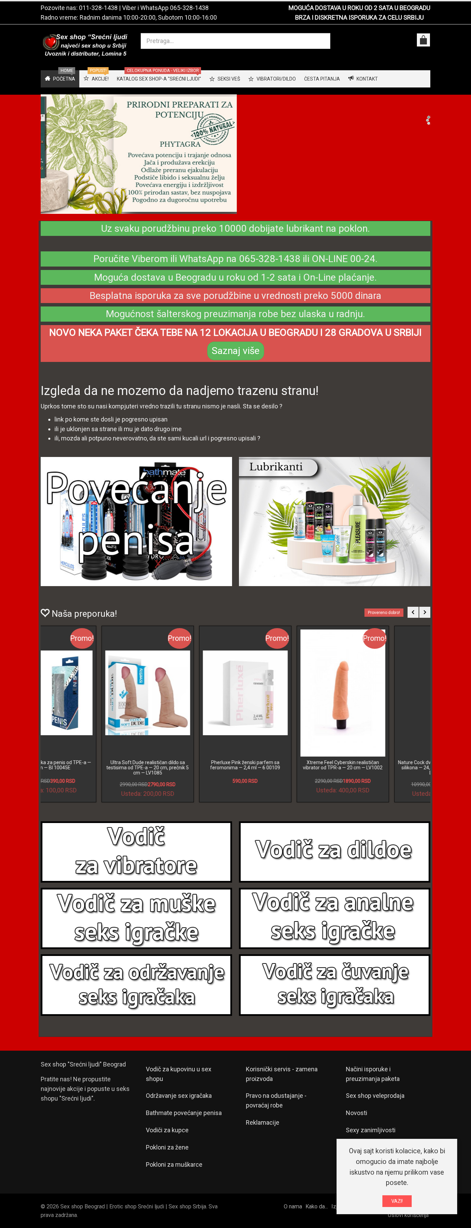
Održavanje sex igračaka (179, 1101)
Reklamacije (262, 1128)
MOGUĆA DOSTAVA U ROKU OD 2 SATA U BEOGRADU (359, 7)
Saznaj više (236, 356)
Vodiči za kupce (167, 1135)
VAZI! (397, 1201)
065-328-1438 (189, 7)
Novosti (356, 1118)
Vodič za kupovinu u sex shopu (178, 1079)
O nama (293, 1212)
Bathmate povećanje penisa (184, 1118)
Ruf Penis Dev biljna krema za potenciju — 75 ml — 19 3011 (284, 770)
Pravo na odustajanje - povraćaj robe (276, 1106)
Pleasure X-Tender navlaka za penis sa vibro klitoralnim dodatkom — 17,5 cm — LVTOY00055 (187, 773)
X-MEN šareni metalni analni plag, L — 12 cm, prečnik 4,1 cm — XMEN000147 (382, 770)
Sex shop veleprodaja (375, 1101)
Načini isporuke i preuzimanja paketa (373, 1079)
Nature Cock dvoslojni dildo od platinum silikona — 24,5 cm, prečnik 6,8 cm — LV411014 (89, 773)
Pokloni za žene (167, 1153)
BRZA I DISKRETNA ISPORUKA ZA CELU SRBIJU (359, 17)
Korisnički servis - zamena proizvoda (282, 1079)
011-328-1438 (98, 7)
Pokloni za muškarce (174, 1170)
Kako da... (316, 1212)
